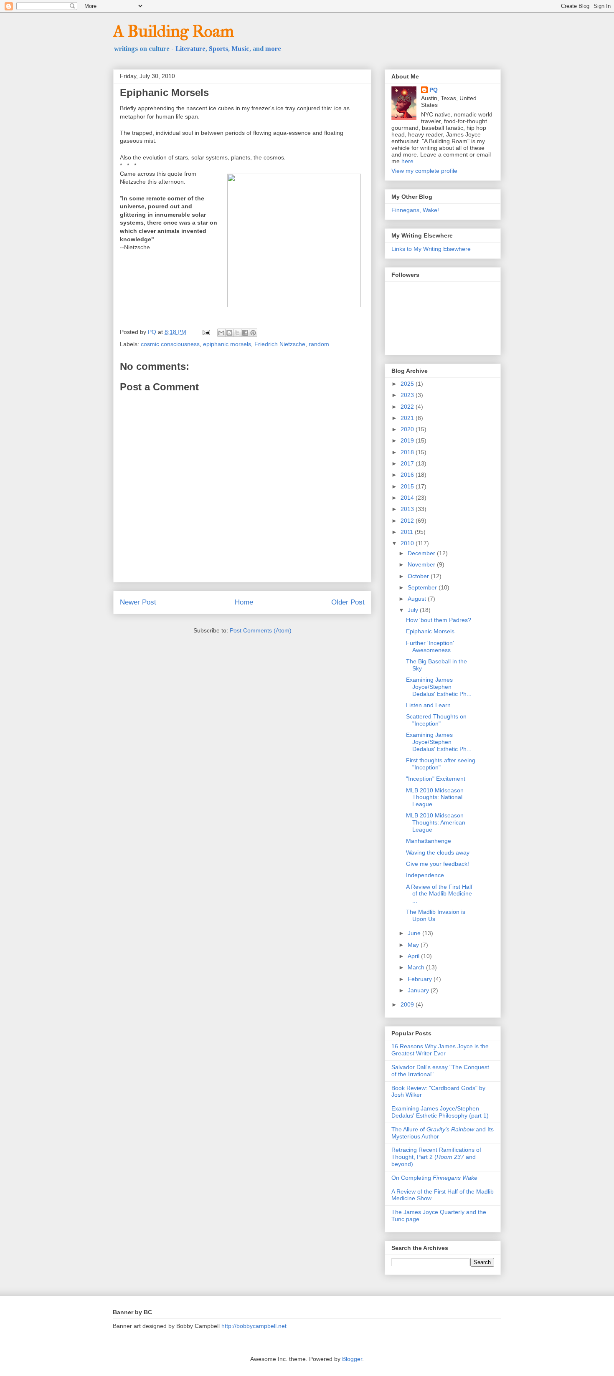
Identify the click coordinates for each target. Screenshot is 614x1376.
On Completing (434, 1177)
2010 (408, 543)
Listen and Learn (428, 705)
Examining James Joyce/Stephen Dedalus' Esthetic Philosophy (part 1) (440, 1112)
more (273, 48)
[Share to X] (237, 333)
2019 (408, 440)
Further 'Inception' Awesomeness (430, 646)
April (414, 956)
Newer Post (138, 602)
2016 (408, 474)
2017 (408, 463)
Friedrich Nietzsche (279, 344)
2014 (408, 497)
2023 (408, 395)
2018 (408, 452)
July (414, 610)
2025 (408, 383)
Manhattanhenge (428, 840)
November (422, 564)
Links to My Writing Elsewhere (431, 248)
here (407, 161)
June (415, 933)
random (319, 344)
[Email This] (221, 333)
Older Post (348, 602)
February (421, 979)
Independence (425, 875)
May (414, 944)
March (417, 967)
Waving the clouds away (437, 852)
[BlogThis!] (229, 333)
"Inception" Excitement (435, 778)
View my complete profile (424, 170)
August (418, 598)
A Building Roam (173, 31)
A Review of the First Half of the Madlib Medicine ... (439, 893)
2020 (408, 429)
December (422, 553)
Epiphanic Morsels (430, 631)
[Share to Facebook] (245, 333)
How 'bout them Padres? (438, 620)
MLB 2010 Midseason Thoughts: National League (435, 797)
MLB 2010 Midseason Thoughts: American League (435, 822)
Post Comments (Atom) (261, 630)
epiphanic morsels (227, 344)
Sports (218, 48)
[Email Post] (206, 332)
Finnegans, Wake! (415, 210)
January (419, 990)
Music (240, 48)
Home (244, 602)
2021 (408, 418)
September (423, 587)
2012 (408, 520)
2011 (408, 532)
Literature (190, 48)
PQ (433, 89)
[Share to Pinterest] (253, 333)
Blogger (352, 1359)
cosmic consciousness (170, 344)
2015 (408, 486)
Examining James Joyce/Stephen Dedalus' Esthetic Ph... (439, 686)
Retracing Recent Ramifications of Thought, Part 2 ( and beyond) (436, 1156)
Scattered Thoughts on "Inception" (436, 720)
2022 (408, 406)
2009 (408, 1004)
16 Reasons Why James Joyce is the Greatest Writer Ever (440, 1050)
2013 (408, 509)
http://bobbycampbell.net (254, 1326)
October (419, 576)
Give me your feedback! (437, 863)
